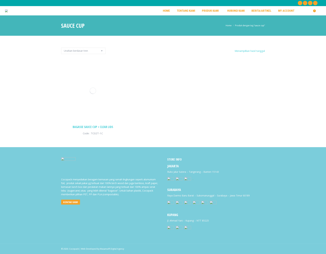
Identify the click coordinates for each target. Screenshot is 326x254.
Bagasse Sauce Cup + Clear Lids (93, 127)
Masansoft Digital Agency (112, 248)
